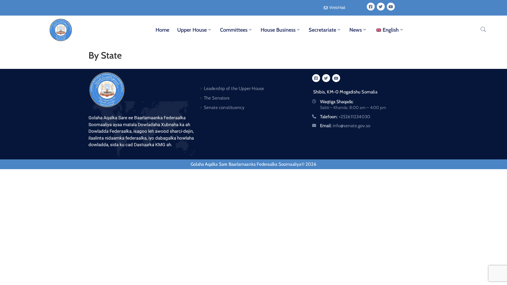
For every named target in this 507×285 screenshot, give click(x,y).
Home (162, 30)
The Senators (216, 98)
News (355, 30)
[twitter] (381, 7)
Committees (233, 30)
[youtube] (391, 7)
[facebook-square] (371, 7)
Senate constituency (224, 107)
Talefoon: (345, 116)
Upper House (192, 30)
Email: (345, 125)
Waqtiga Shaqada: (337, 101)
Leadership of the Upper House (234, 88)
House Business (278, 30)
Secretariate (322, 30)
